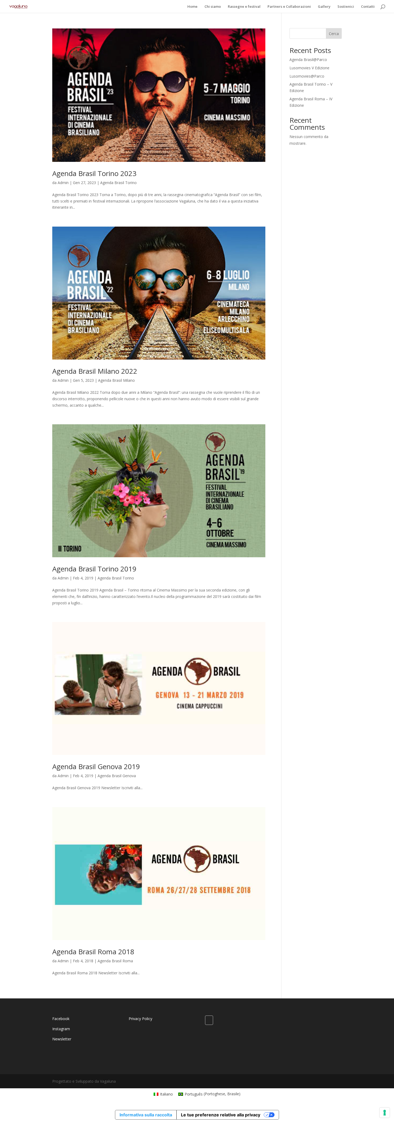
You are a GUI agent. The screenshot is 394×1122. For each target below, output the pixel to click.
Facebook (60, 1018)
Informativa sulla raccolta (146, 1114)
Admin (63, 182)
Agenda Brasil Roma (115, 960)
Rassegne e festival (244, 7)
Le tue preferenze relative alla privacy (220, 1114)
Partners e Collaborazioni (289, 7)
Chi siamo (213, 7)
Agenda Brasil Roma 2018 (93, 951)
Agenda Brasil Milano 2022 (94, 371)
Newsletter (61, 1038)
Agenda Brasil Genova (117, 775)
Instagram (61, 1028)
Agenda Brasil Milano (116, 380)
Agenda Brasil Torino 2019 (94, 569)
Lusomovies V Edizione (309, 67)
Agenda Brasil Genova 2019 (96, 766)
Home (192, 7)
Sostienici (345, 7)
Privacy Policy (140, 1018)
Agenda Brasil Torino (118, 182)
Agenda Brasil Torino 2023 (94, 173)
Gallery (324, 7)
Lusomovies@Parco (306, 76)
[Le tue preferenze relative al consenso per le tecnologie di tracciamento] (385, 1113)
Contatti (368, 7)
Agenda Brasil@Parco (308, 59)
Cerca (334, 33)
